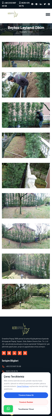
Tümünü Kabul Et (26, 395)
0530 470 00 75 (24, 4)
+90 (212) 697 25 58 (9, 4)
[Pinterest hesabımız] (49, 4)
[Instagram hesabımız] (36, 4)
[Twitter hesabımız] (45, 4)
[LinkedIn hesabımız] (41, 4)
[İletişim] (8, 408)
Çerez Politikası (23, 386)
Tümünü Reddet (26, 402)
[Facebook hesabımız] (32, 4)
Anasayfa (23, 32)
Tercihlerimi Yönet (26, 409)
